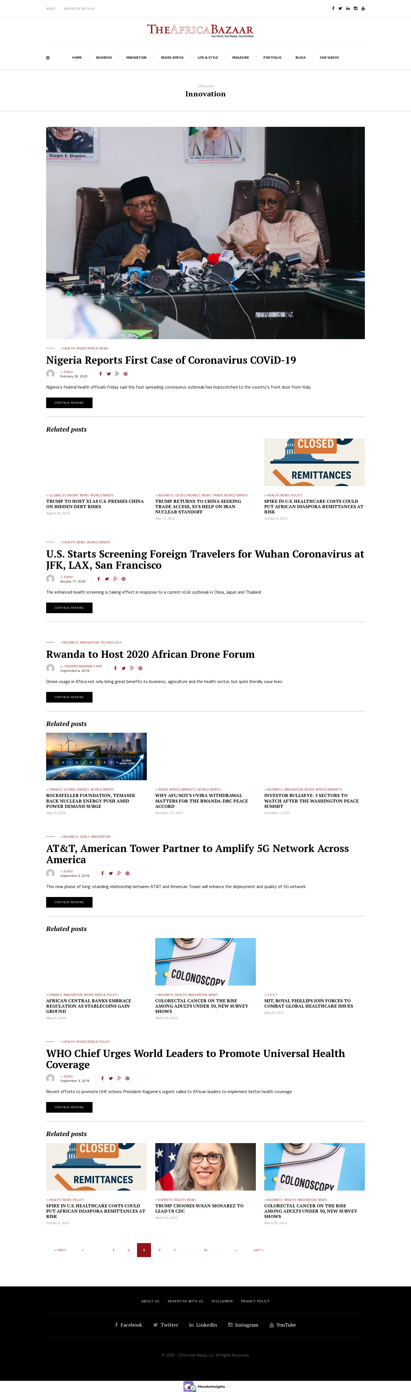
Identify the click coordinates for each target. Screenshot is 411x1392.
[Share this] (100, 374)
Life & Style (208, 57)
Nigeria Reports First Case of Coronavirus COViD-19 (171, 360)
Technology (111, 642)
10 (205, 1250)
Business (104, 57)
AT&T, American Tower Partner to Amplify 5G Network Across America (197, 854)
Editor (68, 371)
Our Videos (329, 57)
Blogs (301, 57)
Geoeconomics (187, 495)
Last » (259, 1250)
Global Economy (63, 495)
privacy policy (255, 1301)
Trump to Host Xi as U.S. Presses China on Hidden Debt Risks (95, 504)
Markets (188, 789)
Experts (165, 1199)
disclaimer (222, 1301)
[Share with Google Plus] (117, 374)
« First (60, 1250)
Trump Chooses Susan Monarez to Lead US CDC (199, 1208)
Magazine (240, 57)
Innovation (136, 57)
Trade (217, 495)
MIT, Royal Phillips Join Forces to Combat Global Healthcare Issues (308, 1003)
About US (150, 1301)
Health (69, 348)
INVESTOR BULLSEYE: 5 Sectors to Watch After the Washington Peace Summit (311, 800)
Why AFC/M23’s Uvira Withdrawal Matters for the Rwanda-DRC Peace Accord (201, 800)
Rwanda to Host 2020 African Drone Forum (150, 654)
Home (77, 57)
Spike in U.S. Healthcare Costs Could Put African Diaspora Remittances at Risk (313, 506)
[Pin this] (125, 374)
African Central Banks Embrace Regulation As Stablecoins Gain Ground (88, 1006)
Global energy (76, 789)
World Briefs (102, 495)
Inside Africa (172, 57)
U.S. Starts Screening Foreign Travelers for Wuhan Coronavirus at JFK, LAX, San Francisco (205, 559)
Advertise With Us (79, 8)
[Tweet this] (109, 374)
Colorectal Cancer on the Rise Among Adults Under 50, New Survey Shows (201, 1006)
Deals (85, 836)
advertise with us (186, 1301)
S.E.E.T (272, 994)
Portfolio (272, 57)
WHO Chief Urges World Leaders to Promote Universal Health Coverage (195, 1059)
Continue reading (69, 403)
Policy (296, 495)
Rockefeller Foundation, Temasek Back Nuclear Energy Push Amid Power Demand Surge (90, 800)
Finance (55, 789)
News (50, 8)
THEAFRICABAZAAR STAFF (83, 666)
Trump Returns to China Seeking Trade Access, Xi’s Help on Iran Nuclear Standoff (198, 506)
